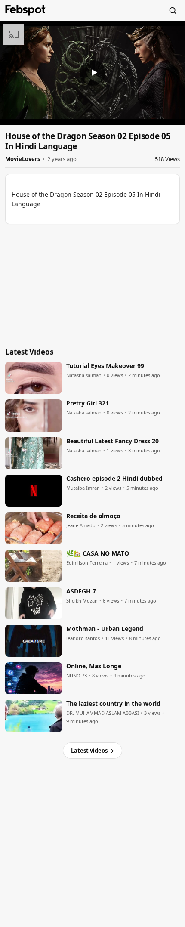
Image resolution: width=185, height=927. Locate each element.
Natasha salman (84, 375)
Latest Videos (29, 352)
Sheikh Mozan (82, 601)
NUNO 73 (76, 676)
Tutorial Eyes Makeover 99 (105, 366)
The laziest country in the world (113, 704)
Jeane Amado (81, 525)
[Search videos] (172, 10)
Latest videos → (92, 750)
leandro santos (83, 638)
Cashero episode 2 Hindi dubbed (114, 478)
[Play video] (92, 73)
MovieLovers (22, 159)
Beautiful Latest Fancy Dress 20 (112, 441)
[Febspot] (25, 10)
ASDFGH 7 (81, 591)
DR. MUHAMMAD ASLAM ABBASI (102, 713)
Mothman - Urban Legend (104, 629)
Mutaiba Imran (83, 488)
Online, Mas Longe (93, 666)
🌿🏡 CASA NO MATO (97, 553)
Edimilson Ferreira (87, 563)
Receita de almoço (93, 516)
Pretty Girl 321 (87, 403)
